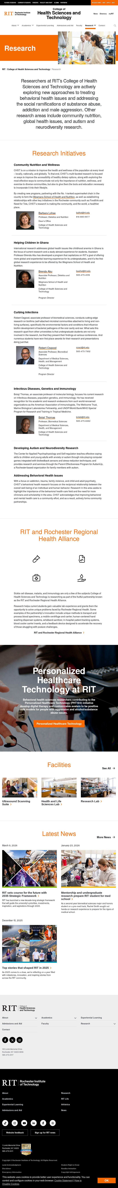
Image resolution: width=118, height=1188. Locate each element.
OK (107, 1180)
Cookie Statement (63, 1180)
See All (107, 768)
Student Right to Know (70, 1165)
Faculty (79, 25)
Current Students (24, 3)
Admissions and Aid (65, 25)
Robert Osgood (47, 348)
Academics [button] (26, 25)
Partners (63, 3)
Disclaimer (6, 1168)
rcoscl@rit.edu (82, 347)
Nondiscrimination (68, 1168)
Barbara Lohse (47, 213)
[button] (115, 25)
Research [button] (89, 25)
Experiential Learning (45, 25)
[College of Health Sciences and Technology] (18, 1008)
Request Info (96, 3)
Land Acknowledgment (11, 1165)
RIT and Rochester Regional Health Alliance (58, 632)
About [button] (14, 25)
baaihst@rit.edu (83, 271)
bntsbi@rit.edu (82, 417)
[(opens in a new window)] (5, 1040)
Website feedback (15, 1132)
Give (113, 3)
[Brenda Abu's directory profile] (25, 278)
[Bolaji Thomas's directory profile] (25, 424)
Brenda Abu (45, 271)
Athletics (65, 1104)
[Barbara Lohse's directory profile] (25, 220)
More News (104, 837)
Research (65, 1093)
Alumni (56, 3)
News (96, 13)
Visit (103, 3)
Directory (103, 13)
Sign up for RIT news (45, 1132)
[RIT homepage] (17, 14)
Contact (102, 25)
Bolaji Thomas (47, 417)
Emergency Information (11, 1172)
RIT (3, 69)
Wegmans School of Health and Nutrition (54, 196)
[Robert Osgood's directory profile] (25, 355)
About (5, 1093)
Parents (35, 3)
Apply (108, 3)
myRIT (111, 13)
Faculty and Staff (46, 3)
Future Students (10, 3)
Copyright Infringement (70, 1172)
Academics (7, 1098)
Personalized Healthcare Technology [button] (59, 724)
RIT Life (65, 1098)
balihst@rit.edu (83, 212)
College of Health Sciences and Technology (28, 69)
